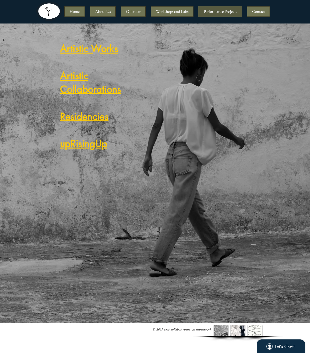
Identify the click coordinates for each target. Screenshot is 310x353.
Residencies (84, 116)
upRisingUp (83, 143)
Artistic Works (89, 48)
